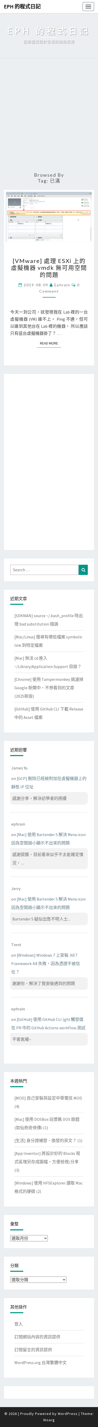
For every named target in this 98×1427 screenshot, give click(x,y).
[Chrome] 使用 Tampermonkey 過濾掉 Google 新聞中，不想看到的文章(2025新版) (48, 688)
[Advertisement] (49, 115)
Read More (50, 343)
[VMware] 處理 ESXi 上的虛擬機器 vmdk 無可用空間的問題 (49, 267)
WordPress (68, 1413)
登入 (18, 1324)
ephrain (62, 285)
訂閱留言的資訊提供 (33, 1349)
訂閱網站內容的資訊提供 (37, 1336)
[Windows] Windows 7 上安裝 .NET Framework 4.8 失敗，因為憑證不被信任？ (45, 963)
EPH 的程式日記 (22, 6)
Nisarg (49, 1420)
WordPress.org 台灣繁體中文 (40, 1362)
